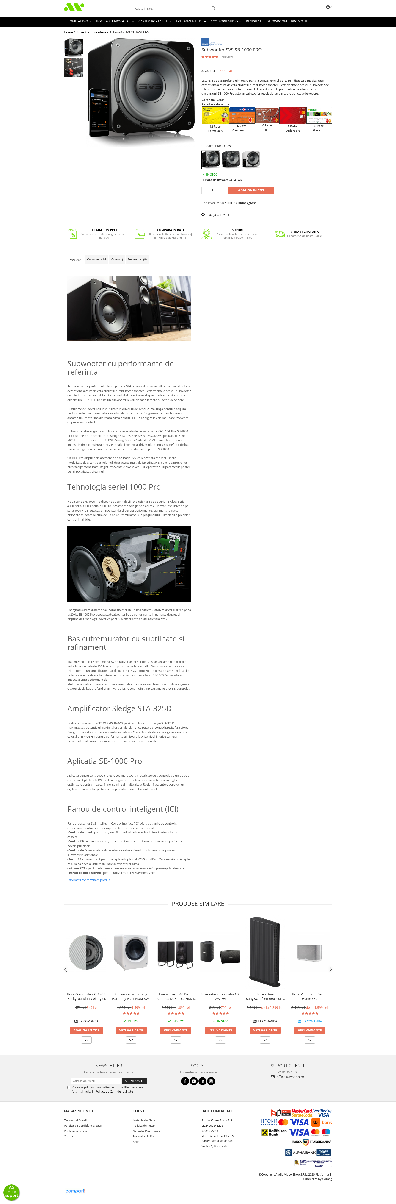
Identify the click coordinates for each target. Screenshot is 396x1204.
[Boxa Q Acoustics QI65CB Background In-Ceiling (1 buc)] (86, 952)
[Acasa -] (87, 8)
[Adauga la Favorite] (86, 1040)
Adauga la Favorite (218, 214)
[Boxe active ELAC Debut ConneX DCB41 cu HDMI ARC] (176, 952)
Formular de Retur (145, 1136)
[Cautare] (213, 8)
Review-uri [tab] (137, 259)
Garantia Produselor (146, 1131)
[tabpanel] (140, 92)
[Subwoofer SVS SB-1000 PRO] (140, 92)
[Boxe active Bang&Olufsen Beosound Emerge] (265, 952)
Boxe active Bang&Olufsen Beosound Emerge (265, 996)
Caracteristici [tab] (96, 259)
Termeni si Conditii (76, 1120)
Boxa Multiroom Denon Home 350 (309, 996)
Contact (69, 1136)
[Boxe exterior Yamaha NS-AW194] (220, 952)
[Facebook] (185, 1081)
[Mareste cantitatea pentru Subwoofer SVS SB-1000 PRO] (220, 190)
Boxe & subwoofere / (93, 32)
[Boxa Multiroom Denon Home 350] (310, 952)
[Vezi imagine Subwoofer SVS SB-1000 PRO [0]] (73, 47)
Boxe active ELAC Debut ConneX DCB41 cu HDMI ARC (175, 996)
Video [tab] (117, 259)
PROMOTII (299, 21)
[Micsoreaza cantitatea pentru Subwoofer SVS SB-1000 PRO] (204, 190)
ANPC (136, 1142)
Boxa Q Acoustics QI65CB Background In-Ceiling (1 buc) (86, 996)
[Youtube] (194, 1081)
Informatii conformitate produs (88, 880)
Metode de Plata (144, 1120)
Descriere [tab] (74, 260)
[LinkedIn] (202, 1081)
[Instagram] (211, 1081)
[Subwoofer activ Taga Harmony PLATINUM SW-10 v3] (131, 952)
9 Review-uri (229, 57)
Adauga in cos (251, 190)
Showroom (277, 21)
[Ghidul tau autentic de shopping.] (75, 1191)
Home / (70, 32)
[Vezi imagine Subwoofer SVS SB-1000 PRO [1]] (73, 67)
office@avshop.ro (290, 1076)
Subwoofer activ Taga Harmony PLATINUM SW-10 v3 (131, 996)
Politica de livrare (75, 1131)
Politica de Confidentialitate (114, 1091)
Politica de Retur (144, 1125)
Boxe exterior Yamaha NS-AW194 (220, 996)
